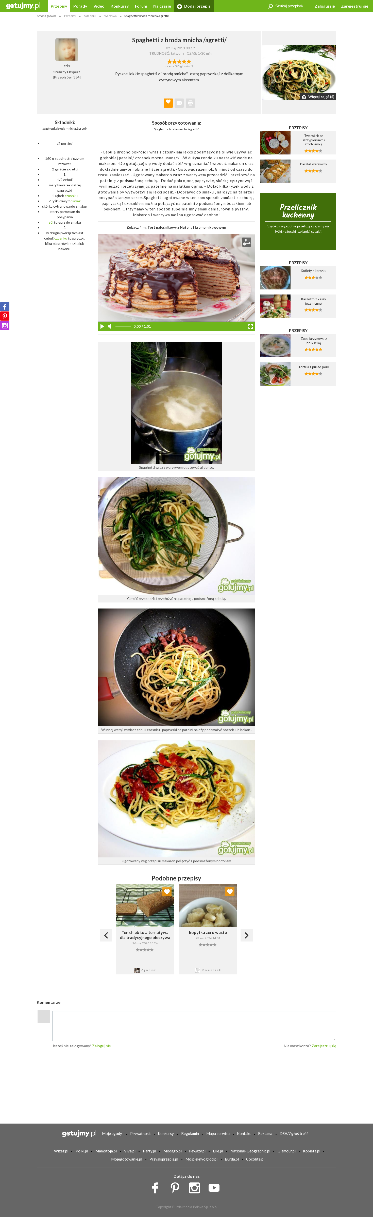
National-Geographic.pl (250, 1151)
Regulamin (190, 1133)
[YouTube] (216, 1186)
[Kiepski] (169, 61)
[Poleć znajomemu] (179, 103)
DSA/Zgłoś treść (294, 1133)
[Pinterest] (4, 316)
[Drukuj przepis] (190, 103)
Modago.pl (172, 1151)
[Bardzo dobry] (184, 61)
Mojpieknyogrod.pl (201, 1159)
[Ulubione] (167, 891)
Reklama (265, 1133)
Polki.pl (82, 1151)
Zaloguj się (325, 6)
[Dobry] (179, 61)
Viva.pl (129, 1151)
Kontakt (244, 1133)
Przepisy (59, 6)
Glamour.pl (287, 1151)
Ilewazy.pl (197, 1151)
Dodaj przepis (197, 6)
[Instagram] (4, 325)
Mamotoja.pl (106, 1151)
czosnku (71, 195)
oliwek (76, 201)
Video (99, 6)
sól (51, 222)
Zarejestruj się (354, 6)
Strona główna (47, 16)
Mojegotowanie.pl (126, 1159)
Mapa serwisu (218, 1133)
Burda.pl (232, 1159)
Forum (141, 6)
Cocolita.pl (255, 1159)
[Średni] (174, 61)
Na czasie (162, 6)
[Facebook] (4, 306)
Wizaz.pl (61, 1151)
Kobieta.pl (311, 1151)
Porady (80, 6)
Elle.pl (218, 1151)
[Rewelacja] (189, 61)
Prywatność (140, 1133)
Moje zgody (112, 1133)
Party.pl (149, 1151)
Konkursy (120, 6)
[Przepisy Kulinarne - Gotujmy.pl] (23, 5)
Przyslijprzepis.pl (163, 1159)
